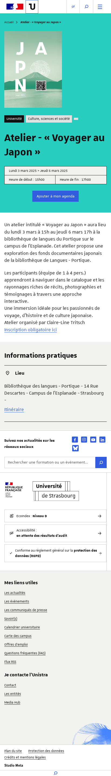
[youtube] (93, 439)
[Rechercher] (101, 462)
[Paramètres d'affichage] (73, 6)
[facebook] (75, 439)
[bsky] (75, 448)
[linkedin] (102, 439)
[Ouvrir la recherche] (86, 6)
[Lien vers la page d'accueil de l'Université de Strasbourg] (32, 6)
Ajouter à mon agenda (55, 196)
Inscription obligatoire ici (30, 330)
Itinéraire (14, 409)
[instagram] (84, 439)
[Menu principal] (100, 6)
